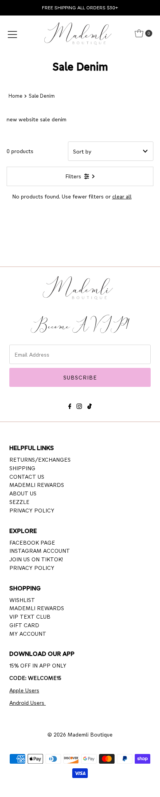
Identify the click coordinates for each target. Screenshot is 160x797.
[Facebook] (69, 404)
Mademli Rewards (36, 484)
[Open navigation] (12, 33)
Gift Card (24, 624)
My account (27, 633)
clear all (122, 196)
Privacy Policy (31, 510)
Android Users (27, 702)
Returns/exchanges (40, 459)
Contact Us (26, 476)
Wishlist (22, 599)
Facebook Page (32, 542)
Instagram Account (39, 550)
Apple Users (24, 690)
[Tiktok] (89, 404)
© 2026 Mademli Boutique (80, 734)
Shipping (22, 467)
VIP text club (29, 616)
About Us (23, 493)
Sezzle (19, 501)
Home (16, 96)
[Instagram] (79, 404)
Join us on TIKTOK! (36, 558)
